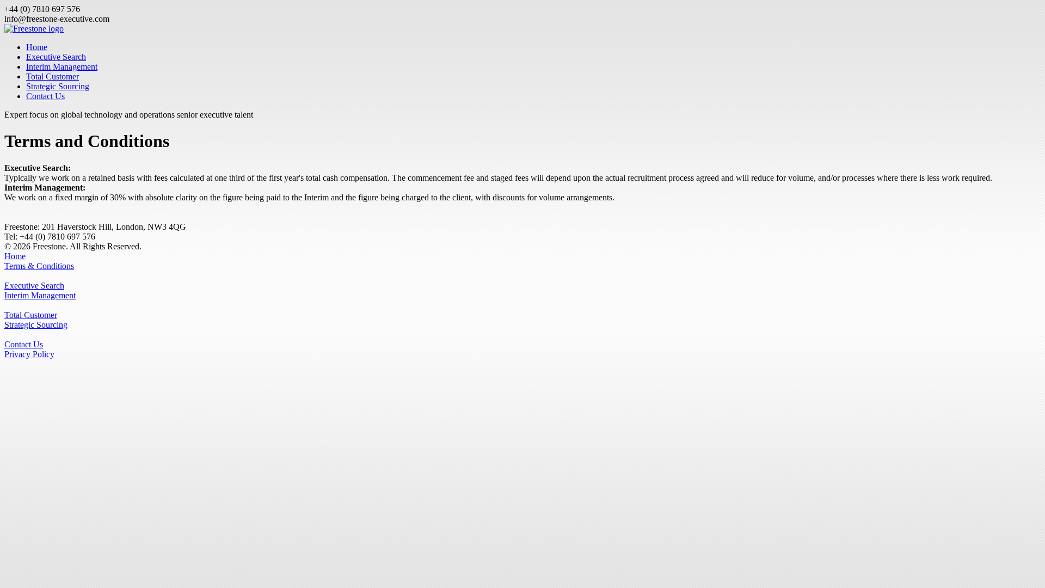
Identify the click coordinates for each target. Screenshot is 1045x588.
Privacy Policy (29, 354)
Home (36, 47)
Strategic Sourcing (57, 86)
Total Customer (52, 76)
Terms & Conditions (39, 266)
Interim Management (61, 66)
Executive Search (56, 57)
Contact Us (45, 96)
